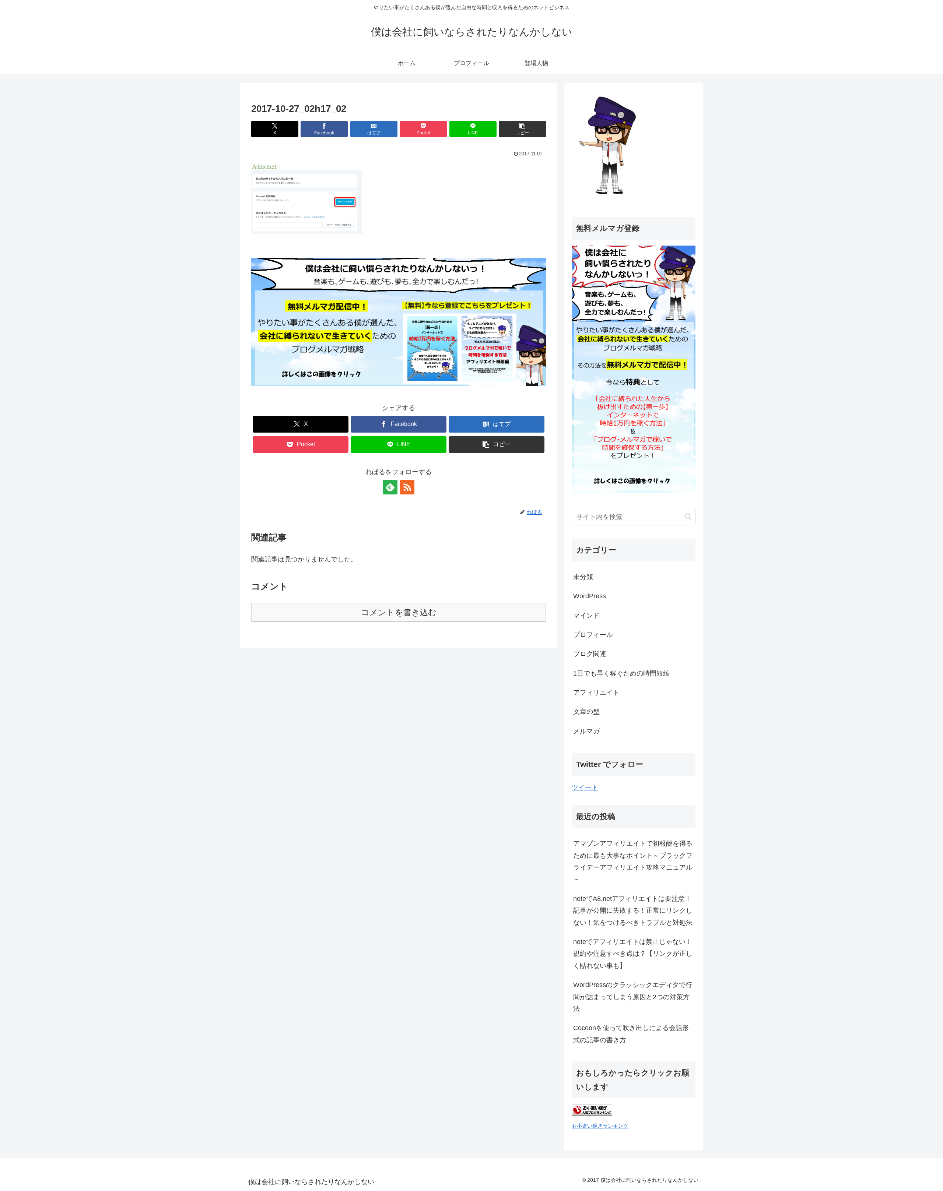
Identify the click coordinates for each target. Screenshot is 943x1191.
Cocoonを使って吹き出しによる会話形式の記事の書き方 (631, 1033)
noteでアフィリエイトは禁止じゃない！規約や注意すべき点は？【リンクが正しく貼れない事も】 (633, 953)
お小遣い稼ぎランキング (600, 1126)
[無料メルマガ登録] (633, 490)
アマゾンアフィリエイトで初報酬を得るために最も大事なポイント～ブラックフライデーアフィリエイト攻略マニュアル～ (633, 861)
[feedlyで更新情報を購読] (390, 487)
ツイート (585, 787)
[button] (522, 129)
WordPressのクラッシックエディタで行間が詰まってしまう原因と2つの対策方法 (632, 996)
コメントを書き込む (399, 612)
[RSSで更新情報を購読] (407, 487)
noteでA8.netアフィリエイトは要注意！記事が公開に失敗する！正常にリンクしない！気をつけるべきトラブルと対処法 (633, 910)
